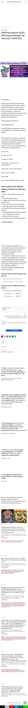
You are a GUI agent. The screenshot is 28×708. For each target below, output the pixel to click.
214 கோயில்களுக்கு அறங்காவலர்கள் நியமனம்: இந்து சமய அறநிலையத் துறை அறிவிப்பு (12, 476)
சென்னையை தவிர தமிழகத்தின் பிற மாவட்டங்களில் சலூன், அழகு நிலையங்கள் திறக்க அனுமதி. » (15, 316)
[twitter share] (2, 336)
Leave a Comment (14, 330)
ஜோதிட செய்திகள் (4, 524)
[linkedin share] (10, 336)
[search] (26, 2)
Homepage (3, 27)
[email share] (5, 336)
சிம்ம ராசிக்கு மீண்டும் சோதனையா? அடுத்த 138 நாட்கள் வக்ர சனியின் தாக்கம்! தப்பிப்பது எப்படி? (13, 560)
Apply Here (17, 293)
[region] (14, 15)
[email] (7, 706)
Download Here (17, 290)
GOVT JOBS (9, 27)
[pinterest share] (7, 336)
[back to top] (25, 702)
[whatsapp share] (12, 336)
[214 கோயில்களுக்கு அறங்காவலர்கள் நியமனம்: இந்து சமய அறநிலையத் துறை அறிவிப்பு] (14, 465)
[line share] (15, 336)
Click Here (18, 296)
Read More (16, 598)
